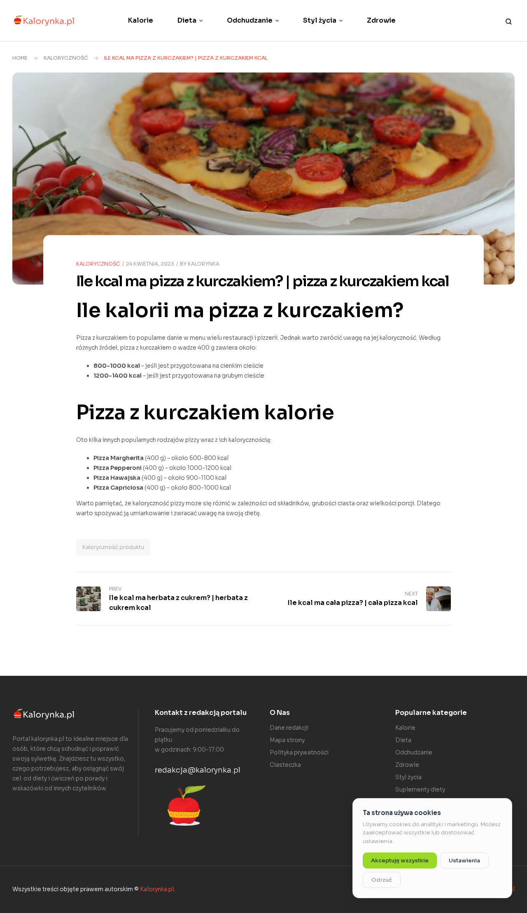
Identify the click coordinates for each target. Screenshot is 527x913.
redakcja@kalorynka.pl (197, 770)
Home (20, 58)
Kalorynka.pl (157, 889)
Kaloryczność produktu (113, 547)
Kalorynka (203, 264)
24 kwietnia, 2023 (150, 264)
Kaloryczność (66, 58)
